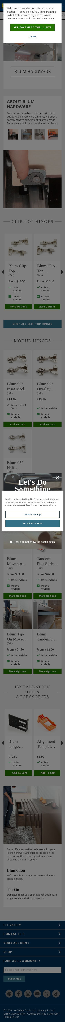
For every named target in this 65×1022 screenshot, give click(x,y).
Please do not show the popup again (34, 541)
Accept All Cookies (32, 523)
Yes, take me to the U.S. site (32, 27)
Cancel (32, 36)
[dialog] (32, 23)
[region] (32, 511)
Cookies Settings (32, 514)
